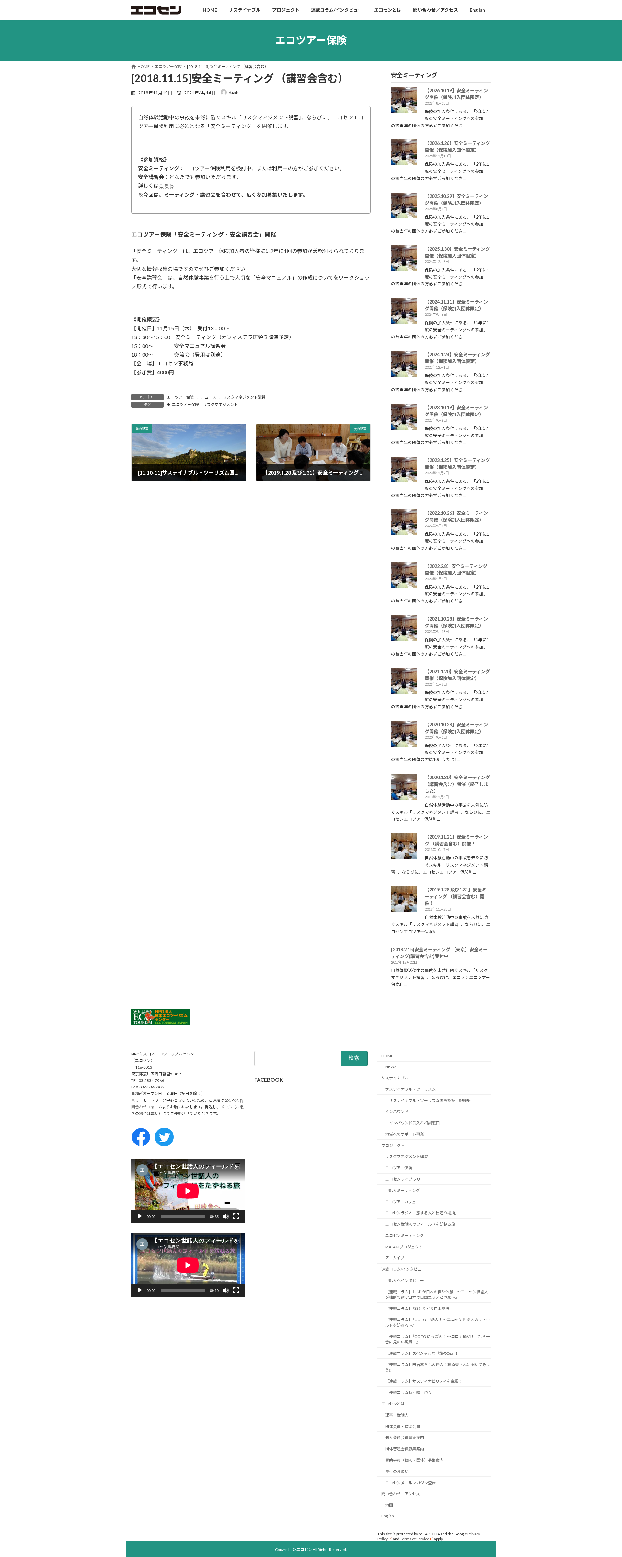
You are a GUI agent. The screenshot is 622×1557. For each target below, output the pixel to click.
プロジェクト (393, 1145)
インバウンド (397, 1111)
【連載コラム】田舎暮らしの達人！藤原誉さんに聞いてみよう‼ (437, 1367)
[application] (188, 1191)
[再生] (139, 1216)
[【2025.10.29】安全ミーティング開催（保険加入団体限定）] (404, 215)
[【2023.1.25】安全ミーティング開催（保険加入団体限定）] (404, 479)
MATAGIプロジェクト (404, 1246)
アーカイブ (394, 1257)
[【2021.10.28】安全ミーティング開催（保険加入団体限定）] (404, 638)
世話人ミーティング (402, 1190)
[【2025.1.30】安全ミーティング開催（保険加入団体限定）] (404, 268)
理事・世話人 (397, 1415)
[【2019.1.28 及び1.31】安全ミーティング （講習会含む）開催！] (404, 909)
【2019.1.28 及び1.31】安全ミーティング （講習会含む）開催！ (455, 896)
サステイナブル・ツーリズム (410, 1089)
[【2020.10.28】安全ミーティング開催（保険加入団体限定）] (404, 743)
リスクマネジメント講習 (244, 397)
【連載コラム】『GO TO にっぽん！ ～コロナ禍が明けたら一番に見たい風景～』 (437, 1339)
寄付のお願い (397, 1471)
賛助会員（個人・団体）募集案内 (414, 1460)
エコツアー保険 (180, 397)
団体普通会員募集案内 (404, 1448)
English (387, 1515)
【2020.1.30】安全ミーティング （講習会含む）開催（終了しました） (457, 784)
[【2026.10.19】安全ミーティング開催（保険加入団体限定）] (404, 109)
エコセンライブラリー (404, 1179)
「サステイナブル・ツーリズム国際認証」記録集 (428, 1100)
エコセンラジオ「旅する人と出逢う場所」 (422, 1212)
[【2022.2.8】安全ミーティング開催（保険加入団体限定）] (404, 585)
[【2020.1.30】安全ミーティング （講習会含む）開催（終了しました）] (404, 796)
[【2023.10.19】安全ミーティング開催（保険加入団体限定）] (404, 427)
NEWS (390, 1066)
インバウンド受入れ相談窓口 (414, 1123)
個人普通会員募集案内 (404, 1437)
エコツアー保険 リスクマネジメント (205, 404)
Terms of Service (414, 1538)
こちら (166, 185)
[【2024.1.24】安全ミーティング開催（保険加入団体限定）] (404, 373)
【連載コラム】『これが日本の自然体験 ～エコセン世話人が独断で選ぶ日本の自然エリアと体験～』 (436, 1294)
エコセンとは (393, 1403)
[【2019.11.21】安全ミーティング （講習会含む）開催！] (404, 856)
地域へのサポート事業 (404, 1134)
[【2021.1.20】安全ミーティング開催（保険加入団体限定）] (404, 691)
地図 (389, 1505)
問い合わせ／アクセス (400, 1493)
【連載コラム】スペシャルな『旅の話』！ (422, 1353)
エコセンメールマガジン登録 (410, 1482)
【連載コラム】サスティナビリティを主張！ (423, 1381)
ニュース (208, 397)
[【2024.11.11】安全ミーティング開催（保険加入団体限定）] (404, 321)
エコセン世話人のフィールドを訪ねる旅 (420, 1224)
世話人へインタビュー (404, 1280)
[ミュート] (226, 1216)
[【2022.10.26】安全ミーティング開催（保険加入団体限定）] (404, 532)
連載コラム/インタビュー (403, 1269)
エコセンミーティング (404, 1235)
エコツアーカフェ (400, 1201)
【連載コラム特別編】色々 (408, 1392)
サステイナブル (395, 1078)
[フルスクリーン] (236, 1216)
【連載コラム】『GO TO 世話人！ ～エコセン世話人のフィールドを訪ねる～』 (437, 1322)
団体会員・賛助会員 (402, 1426)
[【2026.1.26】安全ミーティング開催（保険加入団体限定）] (404, 162)
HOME (387, 1056)
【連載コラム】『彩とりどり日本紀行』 (419, 1308)
